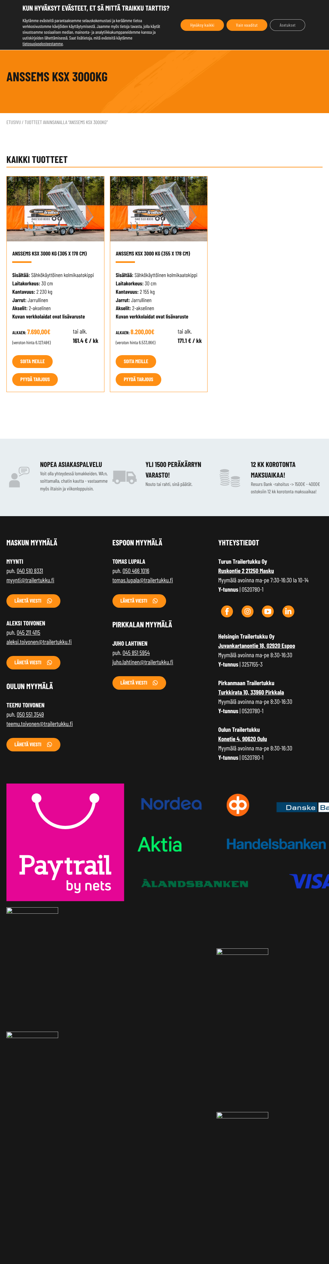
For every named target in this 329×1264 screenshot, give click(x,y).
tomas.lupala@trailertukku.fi (142, 580)
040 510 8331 (30, 570)
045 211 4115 (28, 632)
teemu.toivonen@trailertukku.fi (39, 723)
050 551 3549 (30, 714)
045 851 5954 (136, 652)
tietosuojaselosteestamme (42, 43)
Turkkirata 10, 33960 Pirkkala (251, 692)
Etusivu (13, 122)
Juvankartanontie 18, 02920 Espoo (256, 645)
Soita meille (32, 361)
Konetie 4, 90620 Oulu (242, 738)
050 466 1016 (136, 570)
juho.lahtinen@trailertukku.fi (142, 662)
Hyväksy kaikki (202, 25)
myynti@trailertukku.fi (30, 580)
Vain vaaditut (247, 25)
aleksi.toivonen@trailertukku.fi (39, 641)
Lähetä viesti (27, 601)
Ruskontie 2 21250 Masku (246, 570)
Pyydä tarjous (35, 379)
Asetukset (288, 25)
